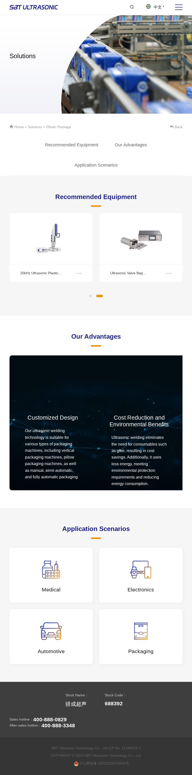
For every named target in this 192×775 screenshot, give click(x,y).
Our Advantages (131, 144)
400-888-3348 (58, 725)
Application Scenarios (96, 165)
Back (178, 127)
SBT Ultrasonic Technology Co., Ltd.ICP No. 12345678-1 (96, 748)
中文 (157, 7)
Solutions (35, 127)
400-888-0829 (50, 719)
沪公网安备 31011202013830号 (103, 763)
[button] (90, 296)
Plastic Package (58, 127)
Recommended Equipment (71, 144)
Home (19, 127)
